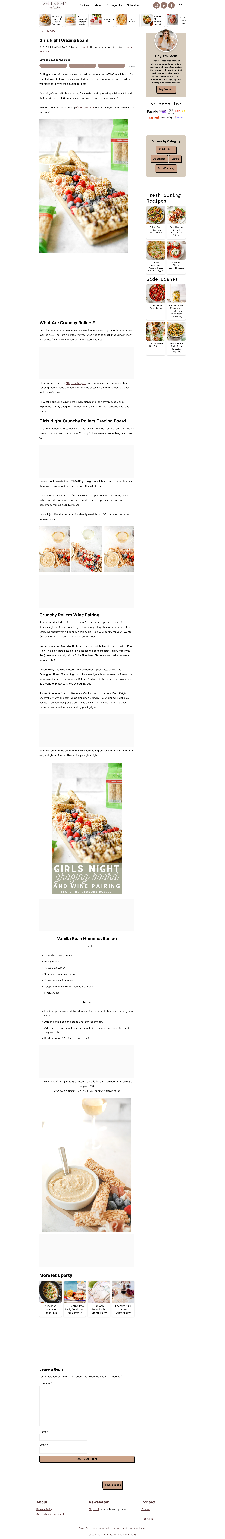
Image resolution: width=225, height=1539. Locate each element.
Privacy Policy (44, 1509)
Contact (145, 1509)
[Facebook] (171, 5)
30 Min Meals (166, 149)
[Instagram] (156, 5)
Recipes (84, 5)
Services (146, 1514)
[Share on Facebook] (53, 66)
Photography (114, 5)
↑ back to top (112, 1485)
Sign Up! (94, 1509)
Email (43, 1445)
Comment (45, 1383)
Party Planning (166, 168)
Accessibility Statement (50, 1514)
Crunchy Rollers (85, 107)
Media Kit (147, 1519)
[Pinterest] (164, 5)
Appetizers (159, 158)
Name (43, 1432)
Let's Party (52, 31)
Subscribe (133, 5)
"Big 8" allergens (76, 383)
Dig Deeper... (166, 89)
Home (42, 31)
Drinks (175, 158)
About (98, 5)
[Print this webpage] (111, 66)
